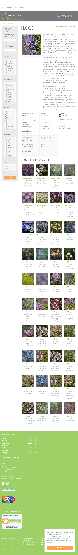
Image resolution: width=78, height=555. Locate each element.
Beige (9, 139)
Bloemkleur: (7, 135)
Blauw (9, 141)
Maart (9, 116)
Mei (8, 120)
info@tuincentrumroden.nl (12, 478)
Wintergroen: (7, 162)
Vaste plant (8, 71)
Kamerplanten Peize (28, 538)
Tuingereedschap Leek (29, 542)
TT (7, 483)
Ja (7, 166)
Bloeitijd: (6, 107)
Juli (8, 124)
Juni (8, 122)
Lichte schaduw (8, 96)
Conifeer (10, 63)
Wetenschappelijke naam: (9, 35)
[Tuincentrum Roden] (13, 16)
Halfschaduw (9, 85)
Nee (8, 168)
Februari (10, 114)
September (9, 129)
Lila (8, 153)
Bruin (9, 143)
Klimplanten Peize (27, 540)
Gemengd (10, 147)
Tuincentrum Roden (9, 550)
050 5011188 (71, 16)
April (8, 118)
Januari (9, 111)
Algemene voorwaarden (23, 550)
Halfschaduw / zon (9, 89)
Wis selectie (12, 42)
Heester (10, 68)
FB (3, 483)
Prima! (59, 548)
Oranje (9, 155)
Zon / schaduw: (8, 80)
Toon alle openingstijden (10, 457)
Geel (8, 145)
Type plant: (7, 56)
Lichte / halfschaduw (9, 93)
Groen (9, 151)
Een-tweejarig (8, 65)
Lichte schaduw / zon (8, 101)
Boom (9, 61)
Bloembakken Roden (8, 538)
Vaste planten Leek (28, 544)
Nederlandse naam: (9, 46)
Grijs (8, 149)
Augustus (10, 126)
